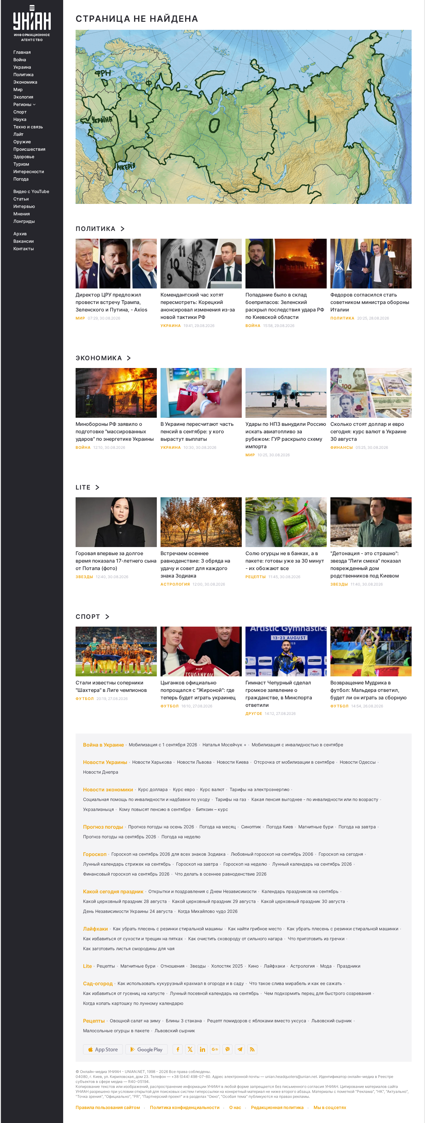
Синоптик (251, 826)
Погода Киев (279, 826)
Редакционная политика (277, 1107)
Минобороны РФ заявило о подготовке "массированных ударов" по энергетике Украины (115, 431)
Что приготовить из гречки (316, 938)
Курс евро (184, 789)
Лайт (18, 134)
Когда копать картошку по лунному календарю (133, 1003)
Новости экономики (108, 789)
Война (19, 59)
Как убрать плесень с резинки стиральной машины (168, 928)
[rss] (252, 1049)
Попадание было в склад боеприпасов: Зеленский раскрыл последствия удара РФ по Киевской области (284, 306)
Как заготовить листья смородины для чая (129, 948)
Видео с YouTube (31, 191)
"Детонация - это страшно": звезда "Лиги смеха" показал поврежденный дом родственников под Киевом (365, 564)
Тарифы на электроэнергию (259, 789)
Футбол (85, 698)
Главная (22, 52)
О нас (235, 1107)
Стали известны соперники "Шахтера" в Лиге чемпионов (111, 686)
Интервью (24, 206)
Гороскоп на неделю (245, 864)
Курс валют (212, 789)
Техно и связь (28, 126)
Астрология (175, 584)
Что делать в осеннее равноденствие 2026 (221, 874)
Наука (19, 119)
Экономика (25, 82)
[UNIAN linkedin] (203, 1049)
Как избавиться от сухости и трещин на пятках (133, 938)
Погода (21, 179)
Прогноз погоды (103, 827)
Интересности (28, 171)
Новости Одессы (358, 762)
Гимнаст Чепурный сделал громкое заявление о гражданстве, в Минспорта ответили (278, 693)
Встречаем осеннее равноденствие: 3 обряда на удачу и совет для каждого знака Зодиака (195, 564)
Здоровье (23, 156)
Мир (18, 89)
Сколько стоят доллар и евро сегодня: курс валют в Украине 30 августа (368, 431)
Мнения (21, 213)
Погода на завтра (357, 826)
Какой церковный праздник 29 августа (214, 901)
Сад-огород (98, 983)
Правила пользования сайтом (108, 1107)
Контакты (23, 248)
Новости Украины (105, 762)
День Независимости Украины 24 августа (128, 911)
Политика (23, 74)
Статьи (21, 198)
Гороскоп (94, 854)
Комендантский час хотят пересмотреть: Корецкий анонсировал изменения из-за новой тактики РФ (198, 306)
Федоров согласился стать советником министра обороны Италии (369, 302)
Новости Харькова (152, 762)
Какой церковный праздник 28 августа (125, 901)
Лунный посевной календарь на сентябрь (214, 993)
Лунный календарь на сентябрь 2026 (312, 864)
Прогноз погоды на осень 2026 (161, 826)
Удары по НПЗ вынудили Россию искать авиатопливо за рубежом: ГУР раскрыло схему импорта (285, 435)
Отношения (172, 966)
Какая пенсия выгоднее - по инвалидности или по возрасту (314, 799)
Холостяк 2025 (227, 966)
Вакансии (23, 241)
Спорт (20, 111)
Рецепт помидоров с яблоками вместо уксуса (256, 1020)
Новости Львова (194, 762)
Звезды (84, 576)
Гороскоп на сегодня (341, 854)
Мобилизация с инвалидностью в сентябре (297, 744)
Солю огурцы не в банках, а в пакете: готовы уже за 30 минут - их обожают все (284, 560)
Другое (253, 713)
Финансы (341, 447)
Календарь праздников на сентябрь (300, 891)
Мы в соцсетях (330, 1107)
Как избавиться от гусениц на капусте (124, 993)
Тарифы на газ (230, 799)
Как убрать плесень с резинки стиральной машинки (342, 928)
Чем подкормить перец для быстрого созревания (317, 993)
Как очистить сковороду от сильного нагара (235, 938)
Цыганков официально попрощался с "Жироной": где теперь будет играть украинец (198, 690)
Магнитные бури (315, 826)
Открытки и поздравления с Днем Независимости (202, 891)
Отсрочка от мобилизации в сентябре (294, 762)
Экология (23, 96)
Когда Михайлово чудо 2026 (208, 911)
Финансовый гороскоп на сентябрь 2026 (126, 874)
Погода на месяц (217, 826)
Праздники (348, 966)
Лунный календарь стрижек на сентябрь (127, 864)
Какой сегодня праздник (113, 891)
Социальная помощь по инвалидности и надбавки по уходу (146, 799)
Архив (20, 233)
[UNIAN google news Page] (215, 1049)
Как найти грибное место (255, 928)
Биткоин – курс (212, 809)
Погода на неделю (180, 836)
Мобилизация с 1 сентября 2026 (163, 744)
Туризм (21, 164)
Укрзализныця (98, 809)
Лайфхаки (95, 929)
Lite (83, 487)
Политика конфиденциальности (184, 1107)
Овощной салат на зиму (135, 1020)
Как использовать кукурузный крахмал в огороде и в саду (181, 983)
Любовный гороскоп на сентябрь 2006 (272, 854)
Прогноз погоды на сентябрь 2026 (119, 836)
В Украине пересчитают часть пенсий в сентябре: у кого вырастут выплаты (197, 431)
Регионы (23, 104)
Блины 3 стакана (184, 1020)
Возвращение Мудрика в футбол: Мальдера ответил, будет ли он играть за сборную (368, 690)
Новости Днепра (100, 772)
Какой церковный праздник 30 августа (303, 901)
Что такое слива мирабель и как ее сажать (295, 983)
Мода (326, 966)
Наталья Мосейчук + (224, 744)
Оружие (22, 141)
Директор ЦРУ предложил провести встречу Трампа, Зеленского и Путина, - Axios (111, 302)
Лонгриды (24, 221)
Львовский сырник (331, 1020)
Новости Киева (233, 762)
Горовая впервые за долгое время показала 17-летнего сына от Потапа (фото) (116, 560)
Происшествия (29, 149)
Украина (22, 67)
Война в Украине (103, 745)
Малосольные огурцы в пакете (116, 1030)
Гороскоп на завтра (197, 864)
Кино (253, 966)
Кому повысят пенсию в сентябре (155, 809)
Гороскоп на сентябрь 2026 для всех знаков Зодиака (168, 854)
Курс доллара (153, 789)
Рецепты (255, 576)
